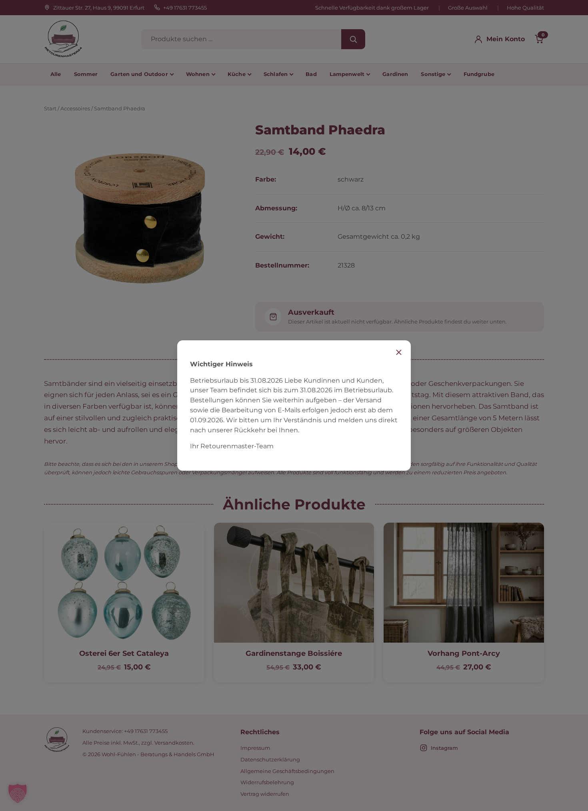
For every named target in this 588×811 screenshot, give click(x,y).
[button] (17, 793)
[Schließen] (399, 352)
